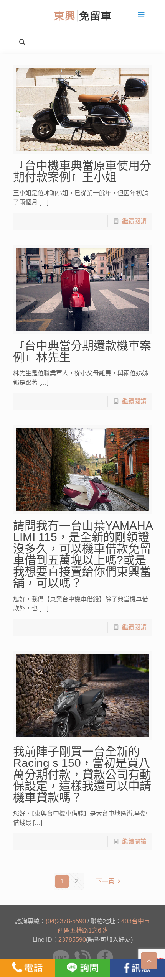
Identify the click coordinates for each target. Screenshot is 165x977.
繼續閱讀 (134, 221)
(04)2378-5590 (66, 921)
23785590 (72, 939)
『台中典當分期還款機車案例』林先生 (82, 351)
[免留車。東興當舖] (82, 15)
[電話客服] (27, 968)
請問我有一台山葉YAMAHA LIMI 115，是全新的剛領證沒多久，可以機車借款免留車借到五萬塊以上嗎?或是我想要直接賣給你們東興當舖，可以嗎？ (82, 554)
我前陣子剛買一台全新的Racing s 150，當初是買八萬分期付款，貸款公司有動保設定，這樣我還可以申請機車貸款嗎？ (82, 774)
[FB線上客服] (137, 968)
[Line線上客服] (82, 968)
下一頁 (105, 881)
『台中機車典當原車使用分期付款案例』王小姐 (82, 171)
